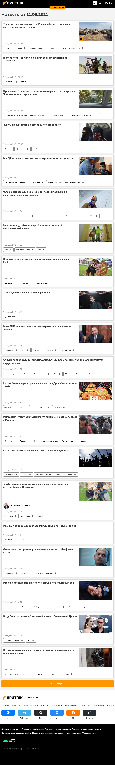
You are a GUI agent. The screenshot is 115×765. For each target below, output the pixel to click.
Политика (56, 705)
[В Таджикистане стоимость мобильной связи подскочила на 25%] (95, 267)
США (66, 374)
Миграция (8, 441)
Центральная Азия (28, 705)
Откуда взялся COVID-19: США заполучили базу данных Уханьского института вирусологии (53, 361)
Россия (52, 48)
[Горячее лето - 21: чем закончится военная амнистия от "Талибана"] (95, 65)
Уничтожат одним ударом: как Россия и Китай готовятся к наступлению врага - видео (36, 25)
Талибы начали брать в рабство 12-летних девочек (32, 124)
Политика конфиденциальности (86, 729)
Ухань (91, 374)
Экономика (71, 705)
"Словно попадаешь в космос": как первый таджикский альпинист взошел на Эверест (35, 193)
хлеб (22, 407)
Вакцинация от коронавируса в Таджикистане (22, 182)
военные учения (36, 48)
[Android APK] (9, 741)
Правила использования (33, 729)
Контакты (16, 729)
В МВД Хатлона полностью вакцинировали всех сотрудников (38, 158)
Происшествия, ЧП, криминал (82, 115)
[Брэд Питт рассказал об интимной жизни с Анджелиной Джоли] (95, 624)
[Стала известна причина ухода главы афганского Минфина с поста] (95, 557)
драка (83, 441)
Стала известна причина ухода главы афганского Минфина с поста (38, 551)
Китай (19, 48)
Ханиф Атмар (66, 350)
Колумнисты (42, 516)
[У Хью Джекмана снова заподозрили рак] (95, 300)
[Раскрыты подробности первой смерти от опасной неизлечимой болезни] (95, 233)
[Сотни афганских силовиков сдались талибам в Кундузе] (95, 458)
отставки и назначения (44, 573)
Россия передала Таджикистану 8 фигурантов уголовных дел (38, 582)
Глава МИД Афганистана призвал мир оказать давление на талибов (37, 328)
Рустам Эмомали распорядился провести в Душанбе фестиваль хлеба (40, 385)
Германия (23, 540)
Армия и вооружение (71, 48)
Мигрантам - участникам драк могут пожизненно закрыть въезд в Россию (40, 418)
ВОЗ (39, 249)
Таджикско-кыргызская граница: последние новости (24, 115)
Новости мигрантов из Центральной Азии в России (53, 441)
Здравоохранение (23, 249)
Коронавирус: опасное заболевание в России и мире (25, 374)
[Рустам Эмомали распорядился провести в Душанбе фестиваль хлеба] (95, 391)
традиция (85, 607)
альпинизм (42, 216)
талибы (24, 82)
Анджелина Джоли (11, 640)
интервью (26, 216)
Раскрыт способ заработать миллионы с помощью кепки (39, 525)
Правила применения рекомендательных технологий (56, 733)
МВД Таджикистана (72, 182)
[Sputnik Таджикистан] (13, 5)
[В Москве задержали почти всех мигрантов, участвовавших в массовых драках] (95, 657)
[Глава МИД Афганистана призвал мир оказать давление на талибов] (95, 334)
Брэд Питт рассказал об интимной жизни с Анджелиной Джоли (40, 616)
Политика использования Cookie (16, 733)
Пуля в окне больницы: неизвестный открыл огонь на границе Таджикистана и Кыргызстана (39, 93)
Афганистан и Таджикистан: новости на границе (53, 474)
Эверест (69, 216)
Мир (6, 149)
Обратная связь (89, 733)
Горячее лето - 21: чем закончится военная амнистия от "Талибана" (35, 59)
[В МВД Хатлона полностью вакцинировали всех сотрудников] (95, 166)
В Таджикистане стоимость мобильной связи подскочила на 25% (37, 261)
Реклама (48, 729)
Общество (8, 540)
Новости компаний (62, 729)
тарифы (25, 283)
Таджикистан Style (87, 216)
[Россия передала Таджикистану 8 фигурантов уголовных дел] (95, 590)
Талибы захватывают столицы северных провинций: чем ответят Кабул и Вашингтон (35, 485)
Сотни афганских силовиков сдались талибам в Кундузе (35, 450)
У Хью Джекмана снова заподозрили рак (26, 292)
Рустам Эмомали (60, 407)
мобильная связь (42, 283)
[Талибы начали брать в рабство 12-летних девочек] (95, 132)
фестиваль (8, 407)
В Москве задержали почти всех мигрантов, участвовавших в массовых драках (38, 651)
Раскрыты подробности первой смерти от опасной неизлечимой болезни (32, 227)
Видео (6, 48)
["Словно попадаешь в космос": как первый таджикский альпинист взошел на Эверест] (95, 199)
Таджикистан (58, 115)
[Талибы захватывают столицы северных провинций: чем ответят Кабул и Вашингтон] (95, 491)
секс (28, 640)
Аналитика (8, 516)
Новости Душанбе (39, 407)
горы (56, 216)
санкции (36, 350)
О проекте (6, 729)
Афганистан (9, 82)
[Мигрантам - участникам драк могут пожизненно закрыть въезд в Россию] (95, 424)
